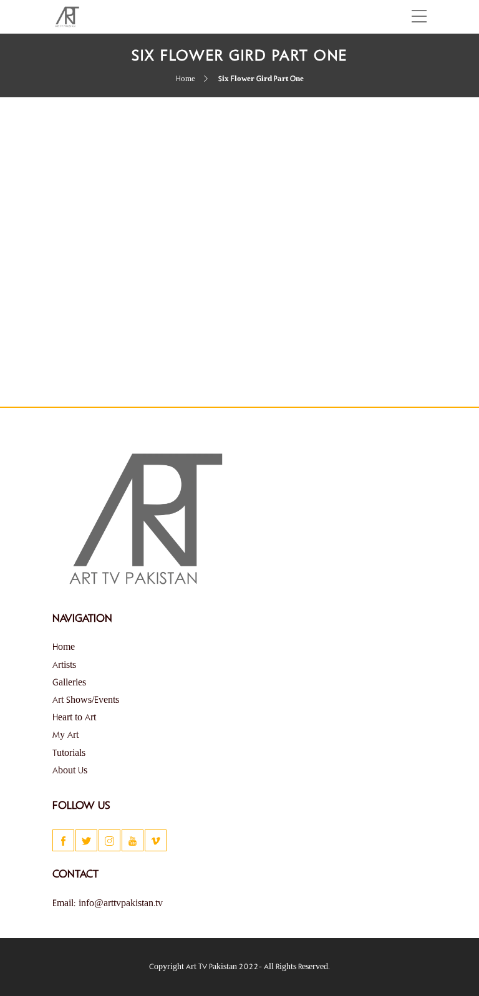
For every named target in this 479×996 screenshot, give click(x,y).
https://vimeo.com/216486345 (107, 346)
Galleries (69, 683)
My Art (65, 735)
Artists (64, 665)
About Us (69, 771)
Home (185, 79)
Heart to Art (74, 718)
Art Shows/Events (85, 700)
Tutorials (68, 753)
